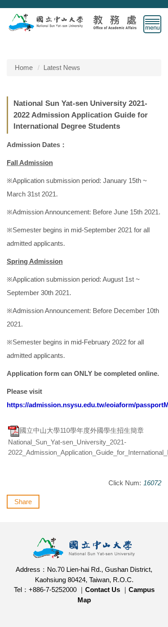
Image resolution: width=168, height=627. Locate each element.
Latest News (61, 67)
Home (24, 67)
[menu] (152, 24)
